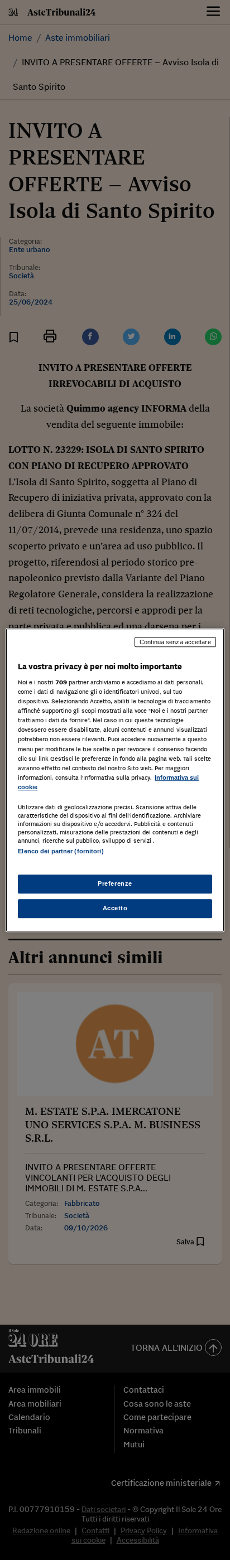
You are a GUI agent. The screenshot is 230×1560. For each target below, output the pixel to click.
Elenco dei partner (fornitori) (60, 851)
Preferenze (115, 883)
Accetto (115, 908)
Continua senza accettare (175, 642)
